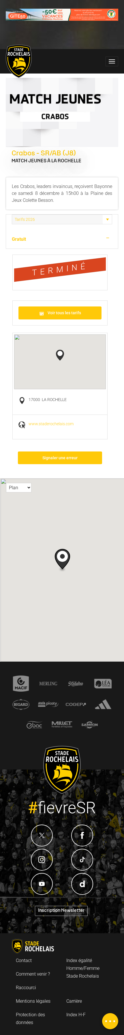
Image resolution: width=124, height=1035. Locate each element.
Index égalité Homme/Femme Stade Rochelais (82, 968)
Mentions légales (33, 1001)
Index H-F (76, 1014)
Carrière (74, 1001)
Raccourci (26, 987)
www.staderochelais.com (51, 423)
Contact (24, 960)
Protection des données (30, 1018)
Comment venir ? (33, 974)
